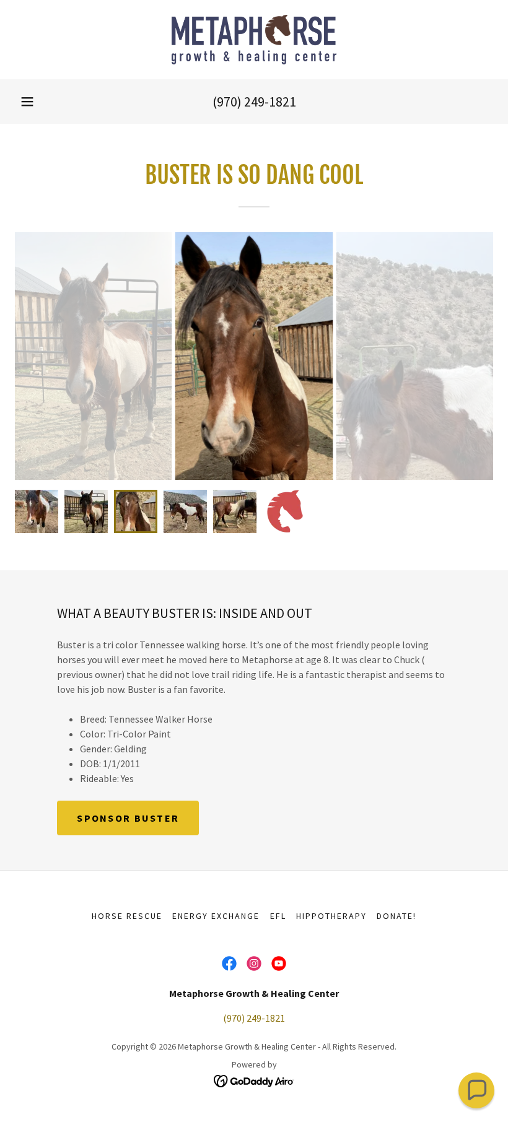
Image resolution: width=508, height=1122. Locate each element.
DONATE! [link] (396, 915)
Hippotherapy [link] (331, 915)
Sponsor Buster (128, 818)
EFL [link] (278, 915)
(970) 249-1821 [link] (254, 101)
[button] (27, 101)
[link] (254, 39)
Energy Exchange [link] (216, 915)
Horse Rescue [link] (127, 915)
